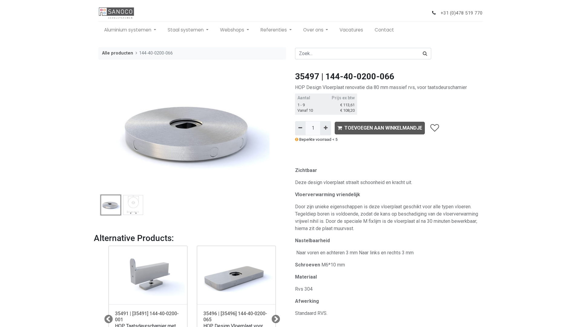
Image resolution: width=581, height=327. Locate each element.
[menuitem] (351, 30)
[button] (112, 132)
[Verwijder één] (300, 128)
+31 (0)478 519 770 (462, 13)
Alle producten (117, 53)
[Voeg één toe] (325, 128)
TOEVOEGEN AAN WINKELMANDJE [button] (383, 128)
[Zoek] (425, 53)
